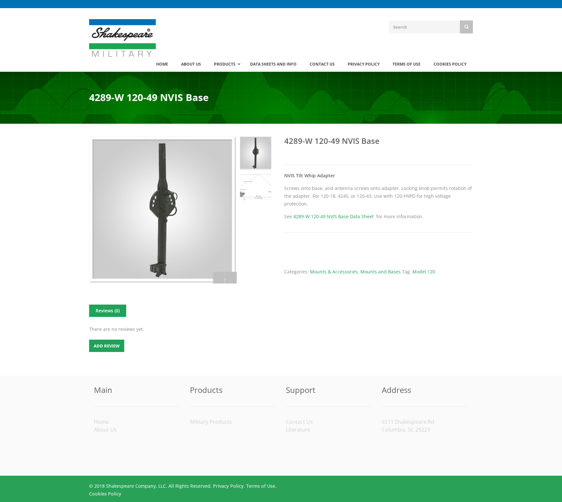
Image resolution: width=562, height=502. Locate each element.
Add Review (107, 346)
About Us (105, 429)
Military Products (211, 421)
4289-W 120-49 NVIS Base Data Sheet (333, 216)
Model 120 (423, 272)
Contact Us (299, 421)
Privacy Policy (228, 486)
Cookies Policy (105, 494)
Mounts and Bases (380, 272)
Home (101, 421)
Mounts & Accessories (334, 272)
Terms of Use (260, 486)
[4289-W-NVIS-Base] (163, 209)
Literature (298, 429)
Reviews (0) (108, 310)
